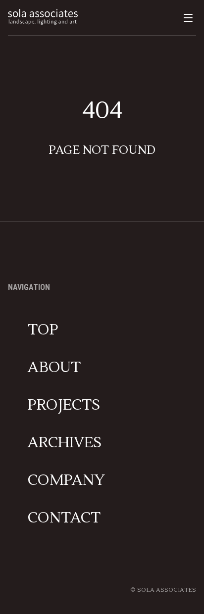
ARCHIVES (65, 443)
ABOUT (54, 368)
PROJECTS (64, 405)
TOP (43, 330)
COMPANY (66, 480)
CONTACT (64, 518)
